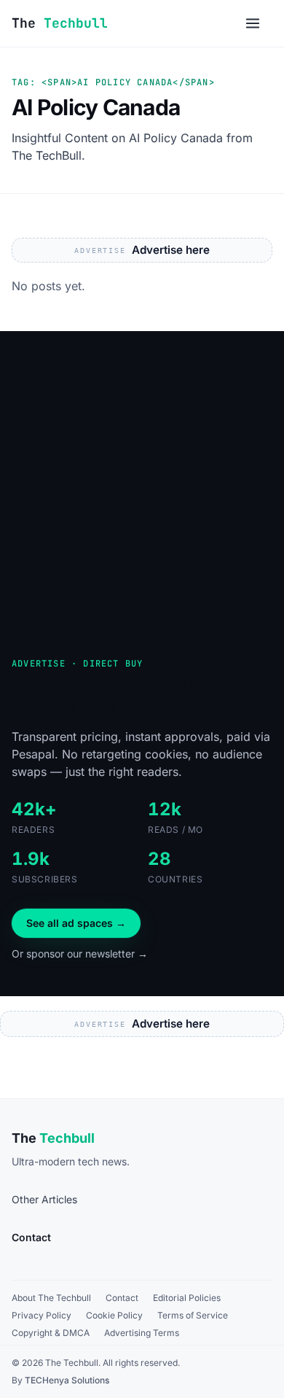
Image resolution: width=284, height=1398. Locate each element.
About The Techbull (51, 1297)
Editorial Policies (187, 1297)
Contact (122, 1297)
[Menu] (253, 23)
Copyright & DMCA (51, 1332)
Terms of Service (192, 1315)
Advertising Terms (141, 1332)
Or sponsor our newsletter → (80, 953)
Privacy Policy (41, 1315)
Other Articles (44, 1199)
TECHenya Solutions (67, 1380)
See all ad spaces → (76, 923)
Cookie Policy (114, 1315)
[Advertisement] (142, 473)
